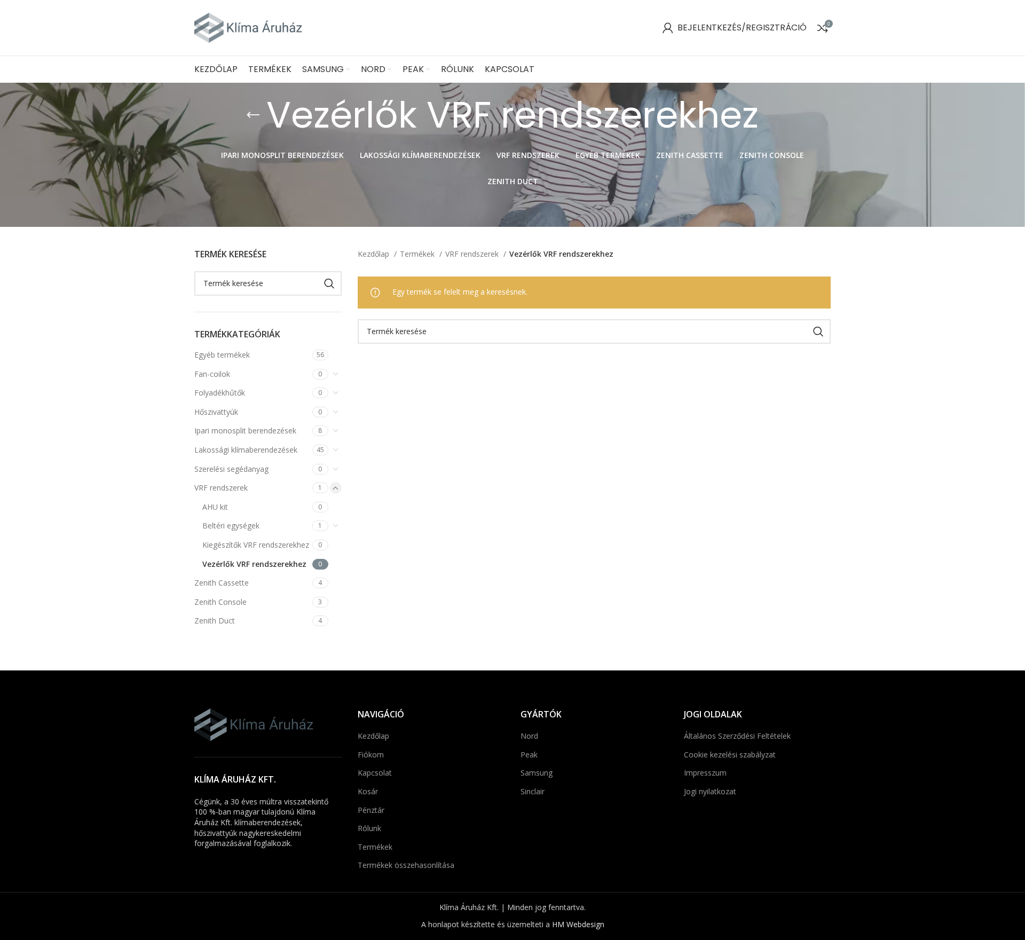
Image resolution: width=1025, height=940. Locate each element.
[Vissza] (253, 115)
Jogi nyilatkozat (710, 791)
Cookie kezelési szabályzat (730, 754)
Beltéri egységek (230, 525)
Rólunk (369, 828)
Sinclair (533, 791)
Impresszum (705, 773)
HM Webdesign (578, 924)
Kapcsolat (375, 773)
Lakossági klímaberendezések (245, 450)
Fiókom (371, 754)
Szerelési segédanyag (231, 469)
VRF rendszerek (221, 488)
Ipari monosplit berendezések (245, 430)
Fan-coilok (212, 374)
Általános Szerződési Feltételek (737, 736)
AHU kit (215, 507)
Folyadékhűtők (219, 393)
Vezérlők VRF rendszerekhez (254, 564)
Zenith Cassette (221, 583)
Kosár (368, 791)
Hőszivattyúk (216, 412)
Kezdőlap (374, 254)
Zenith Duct (214, 620)
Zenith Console (220, 602)
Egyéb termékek (222, 355)
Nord (529, 736)
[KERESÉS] (329, 283)
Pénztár (371, 810)
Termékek (418, 254)
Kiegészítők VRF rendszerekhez (255, 545)
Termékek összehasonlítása (406, 865)
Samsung (537, 773)
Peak (529, 754)
